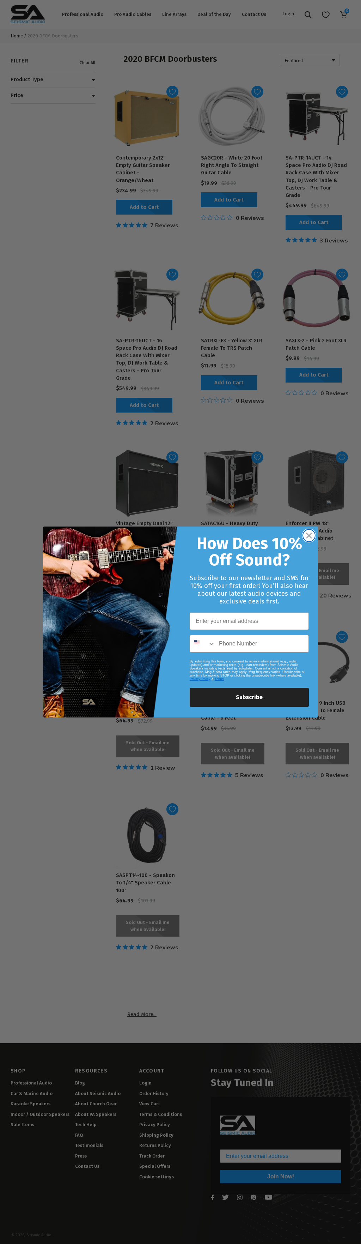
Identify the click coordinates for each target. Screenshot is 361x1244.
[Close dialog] (309, 535)
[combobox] (202, 643)
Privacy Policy (200, 679)
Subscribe (249, 697)
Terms (219, 679)
